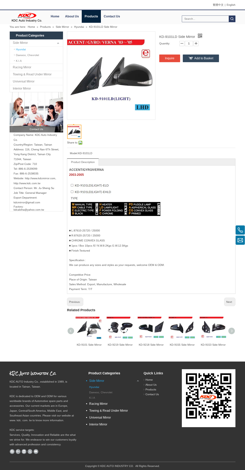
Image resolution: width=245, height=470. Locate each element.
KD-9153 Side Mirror (213, 344)
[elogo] (27, 17)
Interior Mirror (22, 88)
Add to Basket (203, 58)
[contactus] (36, 112)
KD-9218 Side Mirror (151, 344)
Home (55, 16)
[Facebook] (12, 451)
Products (91, 16)
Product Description (83, 162)
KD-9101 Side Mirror (89, 344)
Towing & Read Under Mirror (32, 74)
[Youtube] (35, 451)
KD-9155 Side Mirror (182, 344)
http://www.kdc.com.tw (27, 183)
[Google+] (18, 451)
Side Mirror (20, 42)
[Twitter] (30, 451)
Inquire (169, 58)
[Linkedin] (24, 451)
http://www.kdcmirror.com (40, 178)
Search (232, 19)
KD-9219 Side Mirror (120, 344)
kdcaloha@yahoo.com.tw (29, 209)
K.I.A (19, 60)
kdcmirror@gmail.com (27, 202)
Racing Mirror (22, 67)
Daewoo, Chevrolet (27, 55)
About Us (72, 16)
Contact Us (112, 16)
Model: (74, 153)
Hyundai (21, 49)
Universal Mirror (23, 81)
